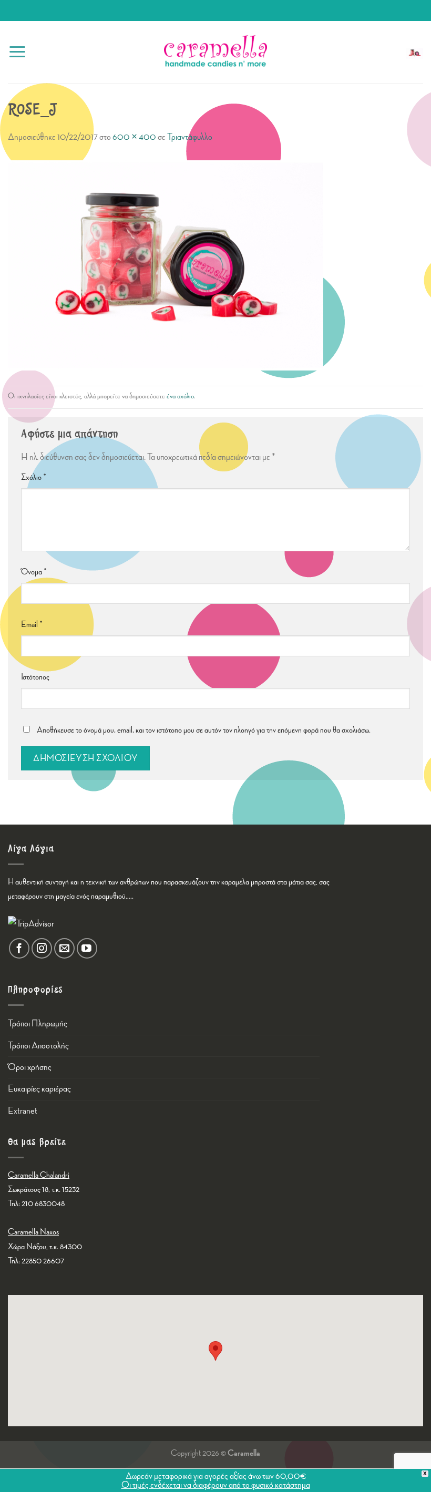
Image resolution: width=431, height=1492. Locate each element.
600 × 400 (134, 137)
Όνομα (34, 572)
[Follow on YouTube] (87, 948)
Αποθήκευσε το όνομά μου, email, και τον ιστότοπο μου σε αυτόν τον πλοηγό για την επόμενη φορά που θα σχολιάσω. (204, 730)
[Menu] (17, 51)
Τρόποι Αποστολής (38, 1046)
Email (32, 624)
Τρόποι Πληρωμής (37, 1023)
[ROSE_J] (165, 264)
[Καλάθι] (414, 52)
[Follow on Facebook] (19, 948)
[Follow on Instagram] (42, 948)
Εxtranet (22, 1111)
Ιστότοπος (35, 677)
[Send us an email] (64, 948)
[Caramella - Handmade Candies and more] (215, 52)
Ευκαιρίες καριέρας (39, 1089)
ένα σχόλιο (180, 396)
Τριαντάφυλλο (189, 137)
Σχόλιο (33, 477)
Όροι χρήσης (30, 1067)
